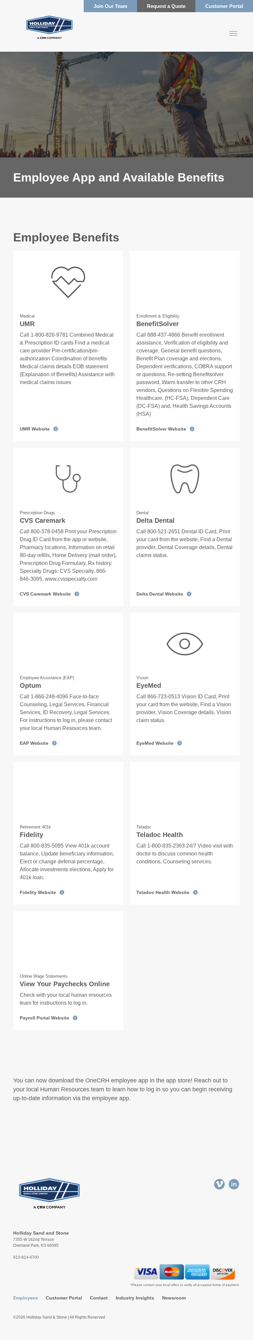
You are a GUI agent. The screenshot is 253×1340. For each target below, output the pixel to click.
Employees (25, 1297)
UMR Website (35, 429)
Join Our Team (110, 6)
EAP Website (34, 743)
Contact (99, 1297)
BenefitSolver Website (161, 429)
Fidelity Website (38, 892)
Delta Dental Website (159, 594)
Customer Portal (224, 6)
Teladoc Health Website (162, 892)
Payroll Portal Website (44, 1018)
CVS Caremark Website (45, 594)
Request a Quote (166, 6)
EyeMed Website (155, 743)
